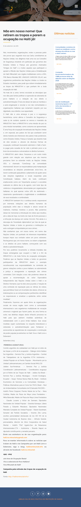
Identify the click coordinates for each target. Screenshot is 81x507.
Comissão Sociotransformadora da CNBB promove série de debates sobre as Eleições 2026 (65, 76)
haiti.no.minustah (28, 450)
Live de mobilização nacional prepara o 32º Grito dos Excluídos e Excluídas (63, 105)
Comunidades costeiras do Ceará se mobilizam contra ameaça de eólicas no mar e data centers (65, 50)
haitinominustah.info (34, 447)
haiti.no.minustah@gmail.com (15, 437)
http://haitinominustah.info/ (18, 477)
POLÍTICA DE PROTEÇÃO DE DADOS (48, 499)
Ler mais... (59, 64)
